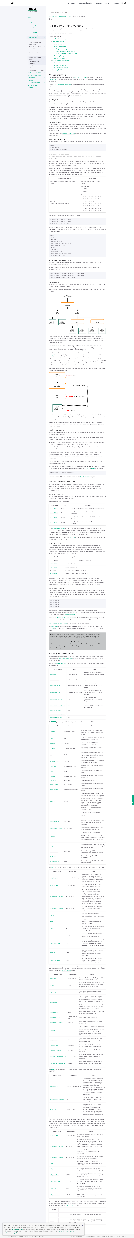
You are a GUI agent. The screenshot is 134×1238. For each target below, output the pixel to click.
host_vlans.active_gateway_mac (58, 1056)
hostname (72, 537)
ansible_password (54, 680)
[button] (82, 1225)
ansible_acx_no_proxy (55, 710)
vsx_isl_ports (53, 915)
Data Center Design (33, 35)
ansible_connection (55, 685)
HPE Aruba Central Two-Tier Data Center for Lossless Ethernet (36, 52)
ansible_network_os (55, 692)
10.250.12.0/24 (53, 567)
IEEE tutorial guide (70, 614)
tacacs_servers (53, 814)
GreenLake (71, 3)
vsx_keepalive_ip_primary (56, 896)
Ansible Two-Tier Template (34, 66)
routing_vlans (53, 1002)
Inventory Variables (60, 46)
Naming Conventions (60, 63)
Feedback (132, 800)
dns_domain (53, 780)
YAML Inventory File (58, 41)
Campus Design (32, 25)
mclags (52, 921)
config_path (53, 743)
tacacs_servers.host (55, 821)
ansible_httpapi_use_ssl (56, 699)
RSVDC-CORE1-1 (54, 508)
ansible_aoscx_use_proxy (56, 717)
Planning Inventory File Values (61, 60)
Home (29, 17)
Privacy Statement (17, 1229)
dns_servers (53, 776)
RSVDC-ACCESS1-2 (54, 522)
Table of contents (55, 36)
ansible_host (53, 978)
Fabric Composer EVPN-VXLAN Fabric (35, 43)
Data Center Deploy (33, 37)
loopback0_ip (53, 992)
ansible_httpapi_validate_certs (57, 705)
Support (116, 3)
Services (99, 3)
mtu (51, 755)
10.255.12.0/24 (53, 564)
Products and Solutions (85, 3)
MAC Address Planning (61, 67)
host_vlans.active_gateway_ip (57, 1063)
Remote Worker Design (34, 82)
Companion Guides (33, 85)
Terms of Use (79, 1236)
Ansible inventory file (58, 528)
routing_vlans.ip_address (56, 1022)
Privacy (72, 1236)
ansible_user (53, 674)
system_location (54, 784)
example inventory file (68, 133)
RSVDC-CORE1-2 (54, 512)
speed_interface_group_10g (57, 1099)
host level (51, 628)
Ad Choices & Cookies (89, 1236)
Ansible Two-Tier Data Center (35, 58)
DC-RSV (58, 357)
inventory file (52, 79)
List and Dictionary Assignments (65, 51)
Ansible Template (85, 477)
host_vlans (54, 626)
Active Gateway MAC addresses (58, 623)
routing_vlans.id (54, 1012)
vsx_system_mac (54, 885)
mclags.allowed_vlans (55, 943)
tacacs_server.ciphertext (56, 828)
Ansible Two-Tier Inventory (34, 62)
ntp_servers (53, 766)
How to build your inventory (63, 84)
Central (30, 22)
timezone (52, 748)
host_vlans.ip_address (55, 1050)
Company (107, 3)
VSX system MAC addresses (65, 618)
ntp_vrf (51, 771)
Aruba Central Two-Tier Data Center (35, 47)
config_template (54, 878)
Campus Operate (32, 30)
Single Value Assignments (63, 49)
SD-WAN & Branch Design (34, 72)
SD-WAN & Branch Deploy (34, 75)
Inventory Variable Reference (60, 70)
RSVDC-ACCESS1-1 (54, 517)
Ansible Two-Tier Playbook (37, 70)
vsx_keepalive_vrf (54, 861)
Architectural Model (33, 20)
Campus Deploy (32, 27)
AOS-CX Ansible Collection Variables (66, 53)
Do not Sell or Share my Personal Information (108, 1236)
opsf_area (52, 801)
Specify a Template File (60, 58)
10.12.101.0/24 (53, 573)
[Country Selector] (125, 3)
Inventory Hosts (59, 44)
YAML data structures (80, 77)
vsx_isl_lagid (53, 856)
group (51, 738)
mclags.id (52, 928)
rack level (65, 361)
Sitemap (124, 1236)
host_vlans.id (53, 846)
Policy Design (31, 77)
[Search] (122, 3)
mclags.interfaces (54, 935)
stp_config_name (54, 761)
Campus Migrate (32, 32)
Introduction (32, 40)
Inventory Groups (59, 56)
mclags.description (55, 960)
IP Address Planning (60, 65)
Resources (31, 87)
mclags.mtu (53, 952)
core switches (77, 620)
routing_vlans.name (55, 1017)
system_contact (54, 789)
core (68, 357)
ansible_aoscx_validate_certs (57, 714)
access (74, 357)
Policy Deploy (31, 80)
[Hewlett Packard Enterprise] (12, 3)
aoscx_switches (53, 355)
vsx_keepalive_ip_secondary (57, 908)
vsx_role (52, 985)
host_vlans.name (54, 852)
